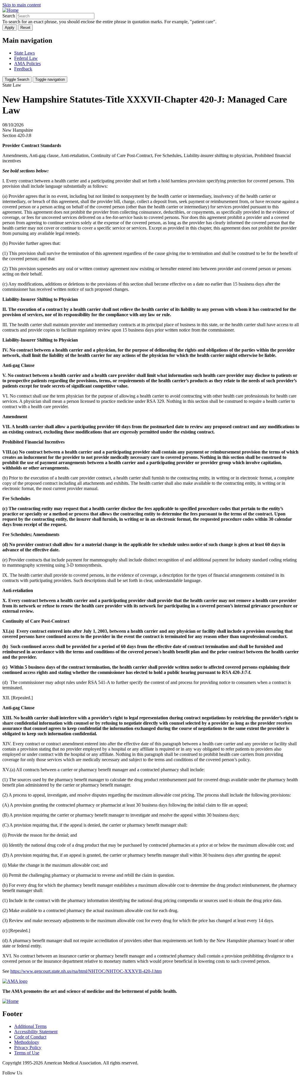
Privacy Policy (27, 1047)
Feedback (23, 68)
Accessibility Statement (36, 1031)
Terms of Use (26, 1052)
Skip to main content (21, 4)
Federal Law (26, 58)
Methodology (26, 1042)
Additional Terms (30, 1026)
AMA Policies (27, 63)
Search (8, 15)
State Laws (24, 52)
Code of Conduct (30, 1036)
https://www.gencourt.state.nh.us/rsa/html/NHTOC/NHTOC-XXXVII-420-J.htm (86, 971)
